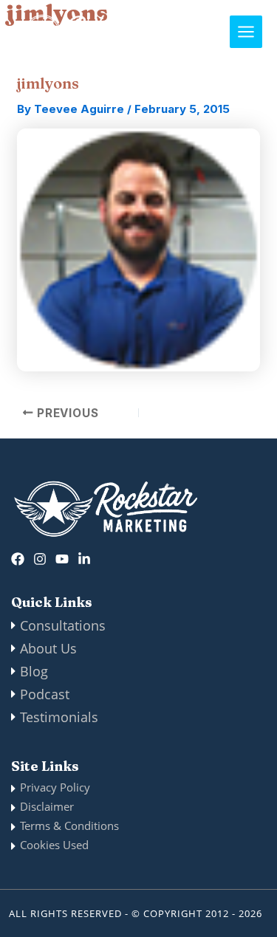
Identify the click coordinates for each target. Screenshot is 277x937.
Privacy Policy (55, 787)
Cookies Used (54, 844)
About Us (48, 648)
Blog (34, 671)
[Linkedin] (84, 559)
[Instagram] (40, 559)
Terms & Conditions (69, 825)
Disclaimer (47, 806)
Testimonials (59, 717)
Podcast (44, 694)
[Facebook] (17, 559)
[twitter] (62, 559)
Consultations (63, 625)
